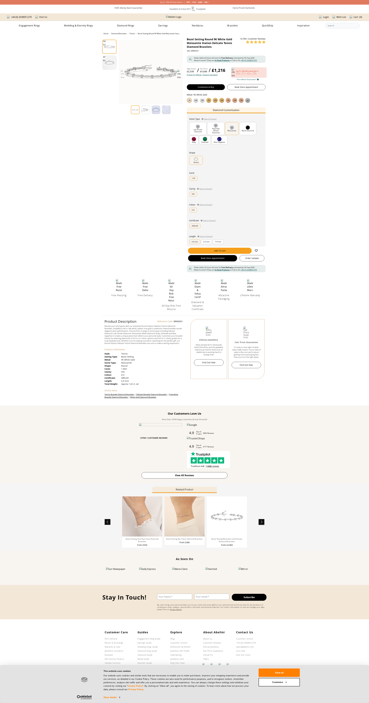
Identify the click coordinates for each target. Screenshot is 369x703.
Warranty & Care (113, 646)
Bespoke (109, 655)
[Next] (261, 522)
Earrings (163, 25)
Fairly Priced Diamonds (244, 7)
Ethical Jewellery (211, 646)
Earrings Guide (145, 642)
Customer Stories (178, 642)
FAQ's (206, 659)
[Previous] (107, 522)
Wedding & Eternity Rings (78, 25)
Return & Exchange (114, 642)
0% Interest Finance (114, 659)
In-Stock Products (222, 60)
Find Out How (208, 362)
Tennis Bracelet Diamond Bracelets (119, 394)
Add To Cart (220, 250)
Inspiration (303, 25)
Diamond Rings (125, 25)
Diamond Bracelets (119, 33)
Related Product (184, 489)
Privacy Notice (176, 609)
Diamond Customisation (226, 110)
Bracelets (232, 25)
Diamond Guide (145, 655)
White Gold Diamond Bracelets (143, 397)
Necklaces (197, 25)
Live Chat (240, 650)
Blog (172, 638)
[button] (226, 100)
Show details (110, 697)
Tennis (132, 33)
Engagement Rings (29, 25)
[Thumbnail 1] (109, 47)
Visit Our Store (243, 655)
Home (105, 33)
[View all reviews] (256, 42)
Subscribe (249, 597)
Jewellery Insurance (114, 650)
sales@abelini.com (245, 646)
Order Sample (252, 258)
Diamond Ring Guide (147, 650)
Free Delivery (111, 638)
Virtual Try (208, 655)
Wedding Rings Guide (148, 646)
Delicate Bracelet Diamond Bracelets (151, 394)
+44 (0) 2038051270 (249, 60)
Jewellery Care (177, 659)
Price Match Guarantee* (246, 79)
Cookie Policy (135, 686)
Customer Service (244, 638)
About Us (207, 638)
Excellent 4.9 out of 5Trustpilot (187, 9)
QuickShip (267, 25)
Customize (277, 682)
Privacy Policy (136, 689)
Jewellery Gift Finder (180, 650)
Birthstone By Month (180, 646)
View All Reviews (184, 475)
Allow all (279, 672)
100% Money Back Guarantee (128, 7)
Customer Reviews (212, 642)
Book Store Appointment (246, 87)
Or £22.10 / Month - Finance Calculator (202, 75)
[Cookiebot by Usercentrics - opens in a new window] (84, 697)
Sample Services (113, 663)
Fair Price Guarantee (213, 650)
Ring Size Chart (177, 663)
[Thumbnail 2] (109, 63)
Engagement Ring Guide (149, 638)
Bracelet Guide (145, 663)
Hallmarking (176, 655)
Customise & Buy (206, 87)
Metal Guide (143, 659)
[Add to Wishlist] (256, 250)
